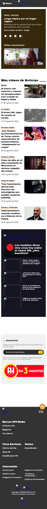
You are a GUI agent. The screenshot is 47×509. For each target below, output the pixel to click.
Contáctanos (8, 470)
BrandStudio (31, 448)
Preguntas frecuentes (11, 477)
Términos (24, 357)
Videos (7, 15)
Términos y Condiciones (30, 475)
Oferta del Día (9, 448)
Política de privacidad (34, 357)
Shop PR (6, 452)
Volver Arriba (41, 411)
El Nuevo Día (8, 426)
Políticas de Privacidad (34, 479)
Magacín (6, 430)
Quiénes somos (8, 474)
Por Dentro (7, 433)
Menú (9, 3)
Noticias (15, 15)
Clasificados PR (10, 456)
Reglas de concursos (34, 470)
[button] (11, 36)
